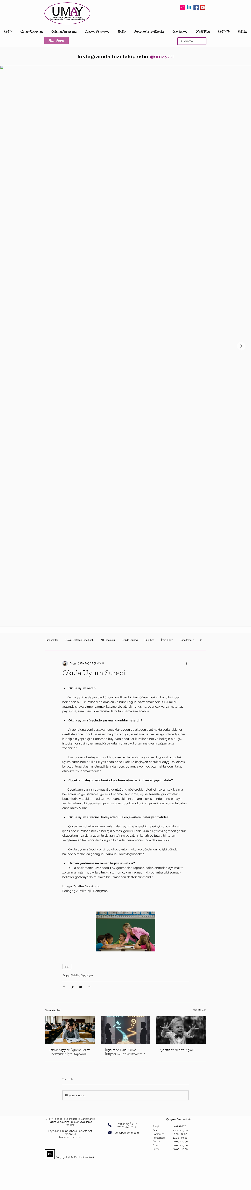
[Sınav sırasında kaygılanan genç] (70, 1030)
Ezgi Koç (149, 640)
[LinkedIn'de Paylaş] (80, 986)
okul (67, 966)
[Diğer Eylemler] (187, 663)
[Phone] (109, 1125)
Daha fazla (186, 640)
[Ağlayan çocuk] (181, 1030)
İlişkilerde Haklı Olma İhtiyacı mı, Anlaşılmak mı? (125, 1052)
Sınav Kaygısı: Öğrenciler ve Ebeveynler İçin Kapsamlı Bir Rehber (70, 1052)
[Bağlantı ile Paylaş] (89, 986)
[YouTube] (202, 7)
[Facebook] (196, 7)
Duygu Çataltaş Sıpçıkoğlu (79, 640)
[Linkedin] (189, 7)
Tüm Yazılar (51, 640)
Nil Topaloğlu (108, 640)
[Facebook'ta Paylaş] (64, 986)
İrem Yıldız (167, 640)
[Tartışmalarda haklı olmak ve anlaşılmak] (125, 1030)
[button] (201, 640)
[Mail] (109, 1132)
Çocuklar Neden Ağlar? (177, 1050)
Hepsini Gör (199, 1009)
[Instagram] (182, 7)
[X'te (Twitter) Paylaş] (72, 986)
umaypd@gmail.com (127, 1132)
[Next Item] (241, 346)
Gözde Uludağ (130, 640)
